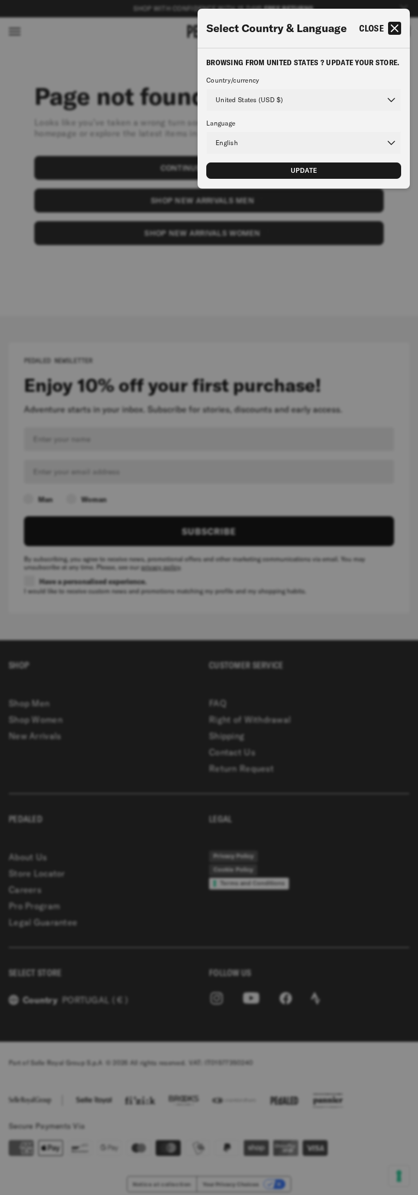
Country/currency (232, 80)
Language (220, 123)
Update (304, 170)
